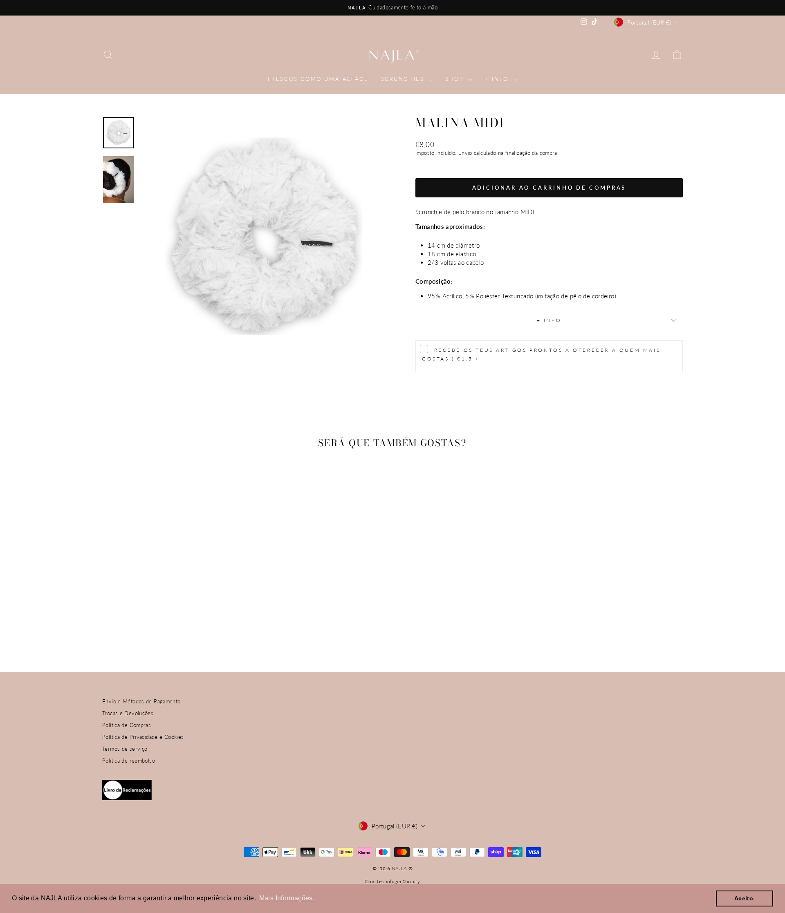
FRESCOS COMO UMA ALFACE (318, 79)
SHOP (456, 79)
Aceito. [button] (744, 898)
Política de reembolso (128, 760)
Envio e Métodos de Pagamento (141, 701)
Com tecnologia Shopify (392, 881)
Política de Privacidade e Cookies (143, 737)
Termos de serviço (124, 748)
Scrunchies (404, 79)
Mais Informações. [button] (286, 898)
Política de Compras (126, 725)
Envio (465, 153)
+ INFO (498, 79)
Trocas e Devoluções (127, 713)
